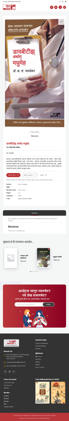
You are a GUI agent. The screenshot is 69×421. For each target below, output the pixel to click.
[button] (37, 393)
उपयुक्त (20, 199)
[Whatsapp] (65, 1)
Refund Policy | (35, 418)
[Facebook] (60, 1)
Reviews (34, 213)
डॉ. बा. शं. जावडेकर (22, 184)
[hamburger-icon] (64, 7)
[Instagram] (63, 1)
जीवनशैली (24, 199)
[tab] (34, 213)
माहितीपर (30, 199)
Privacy (21, 418)
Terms (27, 418)
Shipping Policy (45, 418)
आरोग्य (19, 196)
